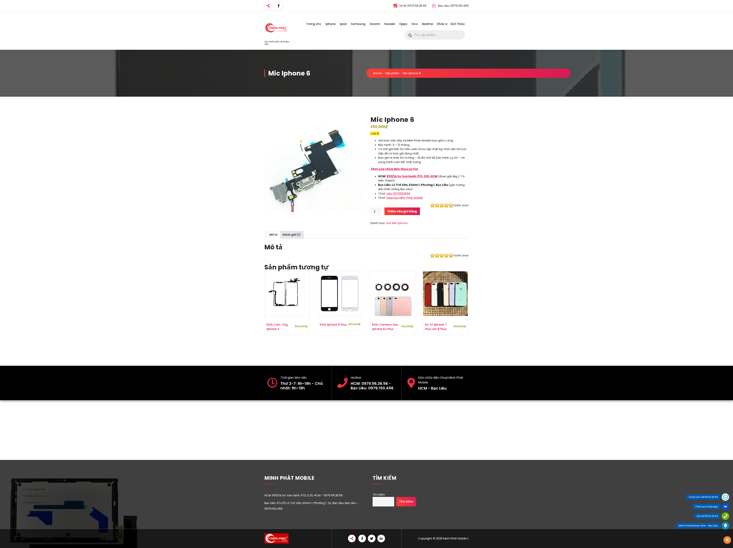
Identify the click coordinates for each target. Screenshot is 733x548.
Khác (441, 24)
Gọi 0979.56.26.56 (707, 516)
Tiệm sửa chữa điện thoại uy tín (394, 169)
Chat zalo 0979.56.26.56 (703, 497)
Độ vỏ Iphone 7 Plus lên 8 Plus (435, 327)
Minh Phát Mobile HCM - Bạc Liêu (698, 525)
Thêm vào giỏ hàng (402, 211)
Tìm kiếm (379, 495)
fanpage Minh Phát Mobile (404, 198)
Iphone (330, 24)
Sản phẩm (392, 73)
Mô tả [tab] (273, 235)
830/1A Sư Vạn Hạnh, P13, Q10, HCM (412, 176)
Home (377, 73)
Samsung (358, 24)
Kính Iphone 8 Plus (333, 325)
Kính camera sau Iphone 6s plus (385, 327)
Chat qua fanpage (706, 506)
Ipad (343, 24)
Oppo (403, 24)
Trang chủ (313, 24)
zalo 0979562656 (398, 193)
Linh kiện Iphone (397, 223)
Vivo (414, 24)
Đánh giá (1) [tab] (292, 235)
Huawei (389, 24)
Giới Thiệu (457, 24)
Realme (427, 24)
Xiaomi (375, 24)
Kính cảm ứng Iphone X (277, 327)
